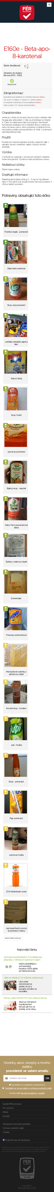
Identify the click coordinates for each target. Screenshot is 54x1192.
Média (5, 1112)
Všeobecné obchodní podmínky (16, 1124)
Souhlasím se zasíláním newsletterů (28, 1085)
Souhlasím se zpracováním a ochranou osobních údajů (28, 1088)
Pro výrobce (8, 1108)
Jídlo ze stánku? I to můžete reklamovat (23, 978)
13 (6, 280)
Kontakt (6, 1116)
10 (6, 427)
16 (6, 207)
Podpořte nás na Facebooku (17, 1140)
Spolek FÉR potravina (12, 1104)
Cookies (6, 1132)
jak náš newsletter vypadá (32, 1093)
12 (6, 390)
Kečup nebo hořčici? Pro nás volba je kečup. (25, 998)
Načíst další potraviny (13, 938)
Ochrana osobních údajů (13, 1128)
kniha (42, 97)
